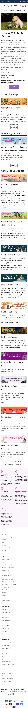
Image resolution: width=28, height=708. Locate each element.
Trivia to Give (5, 587)
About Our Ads (5, 570)
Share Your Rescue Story (8, 664)
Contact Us (5, 539)
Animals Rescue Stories (8, 642)
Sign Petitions (21, 1)
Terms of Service (6, 559)
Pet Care (4, 656)
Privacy (4, 562)
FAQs (3, 542)
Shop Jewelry (5, 628)
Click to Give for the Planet (9, 584)
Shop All (4, 609)
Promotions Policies (7, 564)
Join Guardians (10, 1)
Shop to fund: (11, 10)
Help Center (5, 534)
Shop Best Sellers (6, 612)
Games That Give (6, 598)
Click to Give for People (8, 581)
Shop (2, 1)
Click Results (5, 550)
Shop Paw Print (6, 615)
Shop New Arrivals (6, 634)
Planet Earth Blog (6, 661)
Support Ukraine (6, 684)
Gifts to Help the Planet (8, 676)
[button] (20, 6)
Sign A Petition (6, 600)
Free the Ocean (6, 595)
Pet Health (4, 653)
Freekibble (5, 592)
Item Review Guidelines (8, 567)
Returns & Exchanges (7, 537)
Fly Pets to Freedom (7, 681)
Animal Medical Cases (7, 678)
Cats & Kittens (5, 645)
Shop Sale (4, 631)
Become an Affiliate (7, 548)
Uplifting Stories (6, 659)
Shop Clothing (5, 617)
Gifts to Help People (7, 673)
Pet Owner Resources (7, 651)
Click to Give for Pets (7, 579)
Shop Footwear (6, 620)
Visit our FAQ (19, 464)
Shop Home (5, 623)
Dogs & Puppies (6, 648)
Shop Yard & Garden (7, 625)
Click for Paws (5, 590)
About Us (4, 545)
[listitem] (14, 113)
